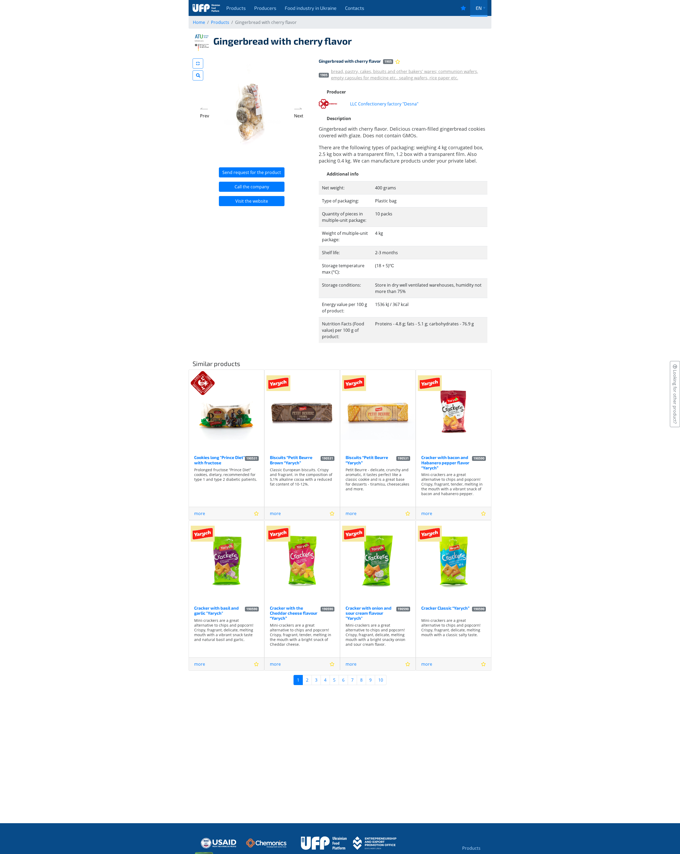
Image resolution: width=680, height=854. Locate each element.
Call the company (252, 187)
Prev (204, 116)
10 (380, 680)
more (199, 513)
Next (298, 116)
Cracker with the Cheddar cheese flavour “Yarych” (293, 613)
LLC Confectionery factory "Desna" (384, 104)
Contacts (354, 8)
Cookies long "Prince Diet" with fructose (219, 460)
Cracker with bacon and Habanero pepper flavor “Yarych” (445, 462)
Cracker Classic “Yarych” (445, 607)
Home (199, 22)
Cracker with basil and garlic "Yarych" (216, 610)
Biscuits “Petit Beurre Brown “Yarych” (291, 460)
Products (236, 8)
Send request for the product (251, 172)
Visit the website (251, 201)
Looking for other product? (675, 396)
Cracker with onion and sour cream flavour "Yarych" (369, 613)
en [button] (479, 8)
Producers (265, 8)
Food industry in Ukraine (311, 8)
